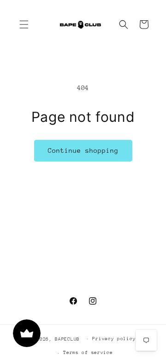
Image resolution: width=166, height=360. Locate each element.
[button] (24, 24)
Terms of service (88, 352)
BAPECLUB (67, 339)
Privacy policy (114, 339)
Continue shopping (83, 150)
